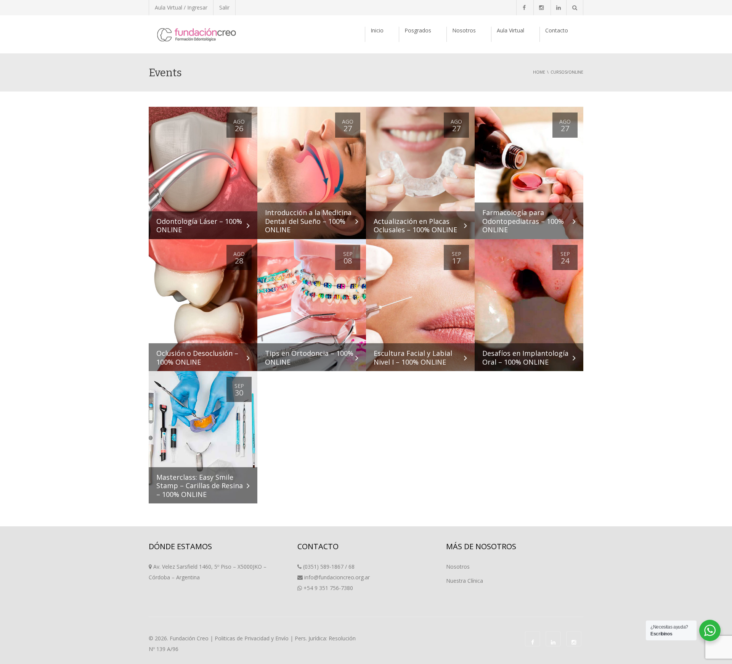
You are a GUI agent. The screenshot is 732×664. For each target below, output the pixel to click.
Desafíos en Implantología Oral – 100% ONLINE (525, 358)
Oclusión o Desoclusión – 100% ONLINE (197, 358)
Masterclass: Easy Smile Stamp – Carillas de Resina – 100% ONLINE (199, 486)
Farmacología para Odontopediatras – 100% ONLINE (523, 221)
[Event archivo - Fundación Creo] (196, 34)
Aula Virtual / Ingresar (181, 7)
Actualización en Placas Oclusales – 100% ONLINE (415, 226)
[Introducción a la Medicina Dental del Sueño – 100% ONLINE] (311, 172)
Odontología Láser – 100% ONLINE (199, 226)
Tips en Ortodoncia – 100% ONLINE (309, 358)
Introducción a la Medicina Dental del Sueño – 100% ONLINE (308, 221)
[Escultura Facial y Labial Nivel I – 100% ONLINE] (420, 304)
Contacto (556, 30)
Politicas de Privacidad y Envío (252, 638)
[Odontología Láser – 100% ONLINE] (203, 172)
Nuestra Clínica (464, 580)
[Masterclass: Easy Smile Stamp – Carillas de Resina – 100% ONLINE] (203, 437)
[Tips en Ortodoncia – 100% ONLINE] (311, 304)
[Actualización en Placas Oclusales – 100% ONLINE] (420, 172)
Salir (224, 7)
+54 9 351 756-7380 (328, 588)
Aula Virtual (510, 30)
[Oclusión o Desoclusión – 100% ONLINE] (203, 304)
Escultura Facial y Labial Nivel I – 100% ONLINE (413, 358)
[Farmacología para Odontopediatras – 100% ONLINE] (529, 172)
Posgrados (418, 30)
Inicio (377, 30)
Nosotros (464, 30)
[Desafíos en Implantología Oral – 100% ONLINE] (529, 304)
